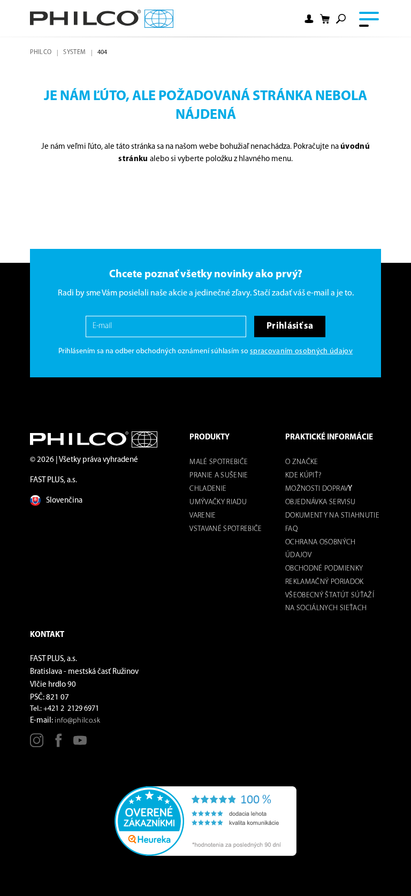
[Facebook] (58, 744)
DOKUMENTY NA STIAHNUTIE (332, 516)
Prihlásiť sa (290, 326)
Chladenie (207, 489)
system (74, 52)
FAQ (291, 529)
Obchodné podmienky (324, 569)
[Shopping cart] (325, 18)
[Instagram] (36, 744)
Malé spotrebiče (218, 462)
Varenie (202, 516)
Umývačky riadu (218, 502)
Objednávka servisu (320, 502)
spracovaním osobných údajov (301, 351)
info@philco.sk (77, 721)
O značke (301, 462)
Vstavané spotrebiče (225, 529)
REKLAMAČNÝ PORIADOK (324, 582)
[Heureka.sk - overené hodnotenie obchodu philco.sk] (205, 821)
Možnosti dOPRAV (316, 489)
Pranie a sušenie (218, 476)
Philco (40, 52)
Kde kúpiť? (303, 476)
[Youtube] (80, 744)
